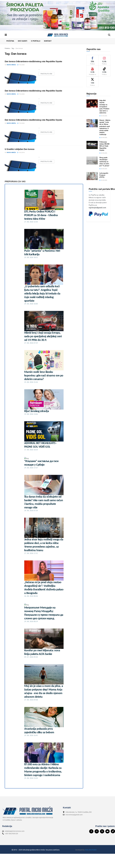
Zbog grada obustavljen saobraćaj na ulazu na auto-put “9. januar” (104, 161)
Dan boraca (19, 48)
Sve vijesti (22, 41)
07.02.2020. (21, 65)
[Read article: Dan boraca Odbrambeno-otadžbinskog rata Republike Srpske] (20, 76)
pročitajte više (47, 73)
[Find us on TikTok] (113, 831)
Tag (13, 48)
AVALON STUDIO (91, 850)
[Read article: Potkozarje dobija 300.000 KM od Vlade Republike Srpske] (92, 145)
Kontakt (48, 41)
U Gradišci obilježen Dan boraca (19, 149)
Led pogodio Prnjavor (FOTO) (103, 175)
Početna (10, 41)
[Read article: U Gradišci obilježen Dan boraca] (20, 163)
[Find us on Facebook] (91, 831)
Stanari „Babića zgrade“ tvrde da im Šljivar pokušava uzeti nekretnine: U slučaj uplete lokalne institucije (104, 127)
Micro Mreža (11, 65)
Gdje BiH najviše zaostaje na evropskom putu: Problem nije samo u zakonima (104, 106)
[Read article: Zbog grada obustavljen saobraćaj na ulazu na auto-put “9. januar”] (92, 161)
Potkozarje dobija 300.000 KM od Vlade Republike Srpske (104, 146)
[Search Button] (109, 34)
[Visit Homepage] (57, 34)
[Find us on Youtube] (107, 831)
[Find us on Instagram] (97, 831)
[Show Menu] (6, 34)
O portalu (35, 41)
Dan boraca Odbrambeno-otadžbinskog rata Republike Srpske (33, 61)
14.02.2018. (21, 152)
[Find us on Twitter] (102, 831)
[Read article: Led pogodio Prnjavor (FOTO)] (92, 176)
